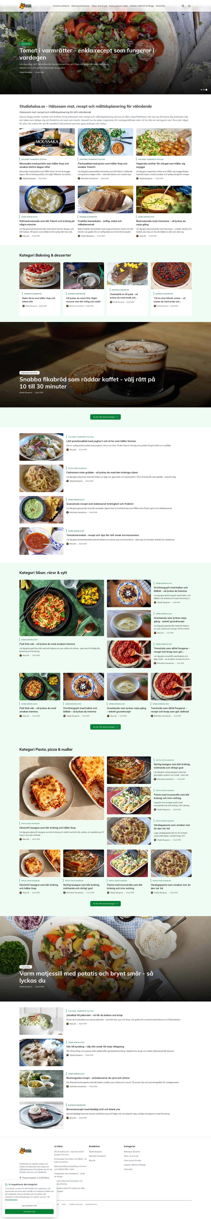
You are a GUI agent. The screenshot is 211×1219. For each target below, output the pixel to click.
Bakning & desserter (80, 6)
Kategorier (129, 1146)
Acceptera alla (29, 1211)
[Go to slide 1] (201, 89)
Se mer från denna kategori (104, 417)
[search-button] (183, 6)
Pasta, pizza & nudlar (118, 6)
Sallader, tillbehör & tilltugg (142, 6)
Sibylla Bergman (25, 72)
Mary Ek (92, 1160)
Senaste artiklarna (61, 6)
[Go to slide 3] (206, 90)
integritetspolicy (11, 1199)
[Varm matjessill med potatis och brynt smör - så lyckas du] (105, 959)
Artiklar (58, 1146)
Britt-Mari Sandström (97, 1156)
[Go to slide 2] (204, 89)
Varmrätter (160, 6)
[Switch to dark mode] (189, 6)
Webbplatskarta (91, 1204)
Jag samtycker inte (29, 1205)
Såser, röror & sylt (99, 6)
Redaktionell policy (75, 1204)
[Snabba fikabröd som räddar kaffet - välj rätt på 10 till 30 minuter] (105, 364)
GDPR (64, 1204)
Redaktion (94, 1146)
